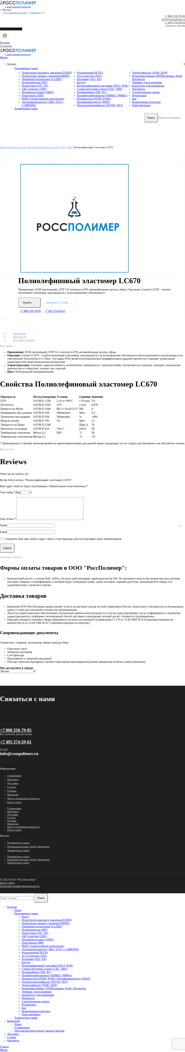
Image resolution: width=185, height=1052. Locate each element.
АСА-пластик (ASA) (89, 75)
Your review (8, 518)
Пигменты (138, 88)
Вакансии (12, 794)
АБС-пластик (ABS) (34, 88)
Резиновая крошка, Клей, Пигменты (28, 846)
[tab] (95, 333)
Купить (27, 302)
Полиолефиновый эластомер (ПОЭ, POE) (102, 85)
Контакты (13, 779)
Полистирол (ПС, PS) (35, 85)
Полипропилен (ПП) (34, 82)
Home (3, 147)
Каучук (81, 82)
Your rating (7, 492)
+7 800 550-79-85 (174, 16)
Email (3, 532)
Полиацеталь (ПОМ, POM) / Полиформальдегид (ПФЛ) (94, 100)
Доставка (12, 783)
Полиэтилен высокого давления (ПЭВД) (47, 72)
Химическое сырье (26, 108)
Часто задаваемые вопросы (23, 798)
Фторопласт (139, 95)
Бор (134, 98)
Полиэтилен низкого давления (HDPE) (46, 75)
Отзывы (11, 790)
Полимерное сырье (26, 68)
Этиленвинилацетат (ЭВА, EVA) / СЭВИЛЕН (50, 949)
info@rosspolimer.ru (173, 19)
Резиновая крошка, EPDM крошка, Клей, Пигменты (54, 988)
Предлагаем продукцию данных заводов (39, 1030)
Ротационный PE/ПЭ (90, 72)
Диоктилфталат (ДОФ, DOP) (150, 72)
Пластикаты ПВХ (33, 95)
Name (3, 525)
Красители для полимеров (148, 85)
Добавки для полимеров (147, 82)
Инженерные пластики (146, 102)
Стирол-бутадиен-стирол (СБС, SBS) (99, 88)
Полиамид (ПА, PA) (89, 79)
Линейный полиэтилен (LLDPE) (42, 79)
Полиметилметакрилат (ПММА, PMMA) (102, 95)
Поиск (151, 117)
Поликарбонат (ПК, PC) (91, 92)
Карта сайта (14, 802)
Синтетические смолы (146, 92)
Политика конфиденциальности (20, 886)
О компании (14, 775)
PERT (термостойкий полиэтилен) (43, 98)
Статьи (11, 787)
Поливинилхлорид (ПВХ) (38, 92)
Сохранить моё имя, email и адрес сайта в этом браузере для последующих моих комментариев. (63, 538)
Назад (18, 910)
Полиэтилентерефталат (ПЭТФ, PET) (100, 105)
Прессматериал (141, 105)
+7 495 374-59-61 (174, 22)
